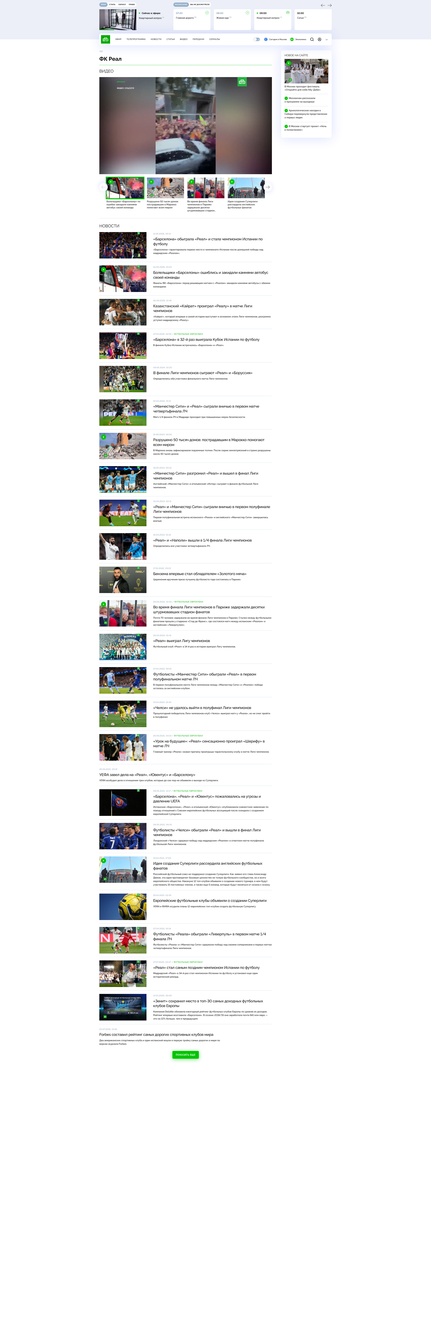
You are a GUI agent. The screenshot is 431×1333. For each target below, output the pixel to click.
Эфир (118, 39)
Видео (184, 39)
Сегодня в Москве (278, 39)
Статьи (171, 39)
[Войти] (319, 39)
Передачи (198, 39)
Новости (156, 39)
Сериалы (214, 39)
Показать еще (185, 1054)
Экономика (300, 39)
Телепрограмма (136, 39)
